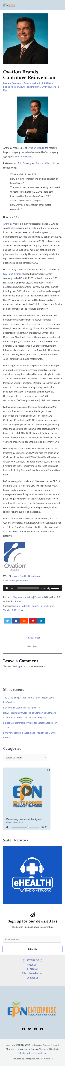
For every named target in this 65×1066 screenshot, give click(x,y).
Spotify (35, 605)
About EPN (32, 964)
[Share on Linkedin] (41, 621)
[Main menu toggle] (59, 5)
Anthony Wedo (43, 163)
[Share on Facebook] (16, 621)
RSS (14, 610)
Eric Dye (22, 163)
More (21, 610)
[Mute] (48, 588)
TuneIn (6, 610)
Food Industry (33, 86)
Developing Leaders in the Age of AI (21, 707)
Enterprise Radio (32, 83)
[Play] (7, 588)
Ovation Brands (35, 147)
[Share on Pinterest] (33, 621)
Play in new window (23, 597)
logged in (20, 666)
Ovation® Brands (12, 273)
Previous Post (32, 637)
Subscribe (32, 949)
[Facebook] (23, 1029)
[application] (32, 588)
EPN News (47, 83)
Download (39, 597)
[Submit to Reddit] (24, 621)
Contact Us (32, 977)
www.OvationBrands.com (27, 576)
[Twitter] (29, 1029)
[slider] (55, 588)
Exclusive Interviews (14, 86)
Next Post (32, 646)
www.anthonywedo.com (15, 580)
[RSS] (41, 1029)
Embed (18, 601)
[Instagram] (35, 1029)
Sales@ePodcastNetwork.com (32, 1053)
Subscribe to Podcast (32, 973)
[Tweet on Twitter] (8, 621)
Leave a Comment (12, 83)
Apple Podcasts (22, 605)
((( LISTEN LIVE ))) (32, 960)
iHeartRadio (47, 605)
